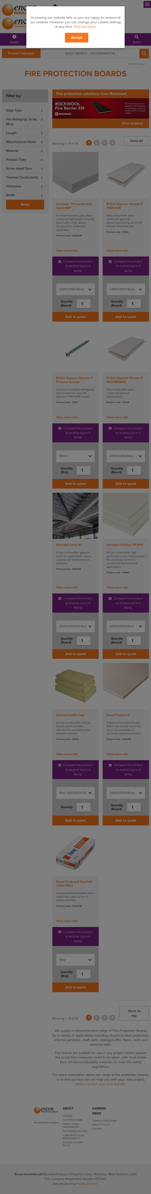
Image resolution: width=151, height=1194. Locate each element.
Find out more (84, 26)
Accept (76, 37)
